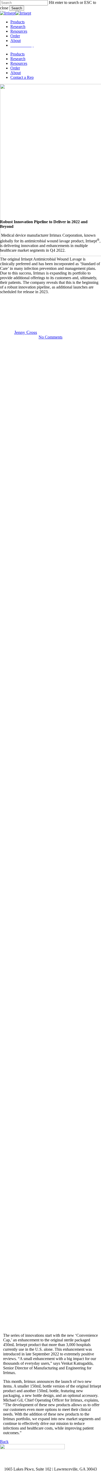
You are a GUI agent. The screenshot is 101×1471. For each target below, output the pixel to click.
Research (17, 59)
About (15, 73)
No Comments (50, 337)
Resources (18, 63)
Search (16, 8)
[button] (4, 1441)
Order (15, 68)
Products (17, 54)
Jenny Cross (25, 332)
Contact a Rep (22, 77)
